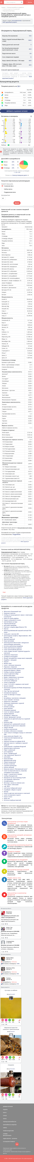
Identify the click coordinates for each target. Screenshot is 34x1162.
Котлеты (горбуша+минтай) (12, 800)
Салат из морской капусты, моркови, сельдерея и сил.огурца (15, 771)
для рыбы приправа (10, 625)
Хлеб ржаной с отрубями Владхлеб (15, 746)
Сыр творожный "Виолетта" (12, 755)
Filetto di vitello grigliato (11, 618)
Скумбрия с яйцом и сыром (12, 790)
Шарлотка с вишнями (10, 701)
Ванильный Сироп (9, 675)
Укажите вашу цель (7, 184)
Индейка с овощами (10, 660)
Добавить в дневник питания (17, 111)
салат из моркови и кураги (12, 795)
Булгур (6, 791)
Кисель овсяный (9, 767)
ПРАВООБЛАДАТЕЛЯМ (8, 1130)
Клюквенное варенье (10, 693)
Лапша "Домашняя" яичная (12, 717)
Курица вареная (9, 713)
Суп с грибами (8, 705)
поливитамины (8, 781)
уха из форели (8, 752)
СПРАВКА (5, 1133)
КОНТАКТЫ (14, 1138)
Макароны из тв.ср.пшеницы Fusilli (15, 777)
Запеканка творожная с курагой (14, 703)
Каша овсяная (8, 708)
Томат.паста (7, 739)
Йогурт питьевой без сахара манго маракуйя (18, 658)
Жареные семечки (9, 613)
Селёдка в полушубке (11, 656)
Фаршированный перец (9, 10)
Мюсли (6, 629)
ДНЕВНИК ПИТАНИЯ (8, 1106)
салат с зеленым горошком (12, 665)
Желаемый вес (5, 195)
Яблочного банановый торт (12, 611)
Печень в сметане (9, 764)
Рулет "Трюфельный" (10, 753)
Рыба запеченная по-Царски (13, 648)
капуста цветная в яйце (11, 674)
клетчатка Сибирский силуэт (13, 788)
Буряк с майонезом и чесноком (14, 677)
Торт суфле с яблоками (11, 784)
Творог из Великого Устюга (12, 620)
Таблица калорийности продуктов (15, 7)
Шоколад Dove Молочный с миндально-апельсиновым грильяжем (16, 643)
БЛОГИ (4, 1112)
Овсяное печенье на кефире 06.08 (14, 741)
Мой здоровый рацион (10, 22)
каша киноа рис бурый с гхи (12, 736)
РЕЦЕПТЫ (5, 1109)
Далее (17, 203)
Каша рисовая (8, 758)
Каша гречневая (9, 641)
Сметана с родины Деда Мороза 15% (15, 627)
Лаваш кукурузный (10, 762)
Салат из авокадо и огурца (12, 694)
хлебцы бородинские (10, 776)
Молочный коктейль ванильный (14, 668)
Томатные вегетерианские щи (13, 738)
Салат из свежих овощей (11, 712)
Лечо (5, 696)
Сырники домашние (10, 765)
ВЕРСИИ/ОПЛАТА (7, 1135)
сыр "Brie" (7, 786)
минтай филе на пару (10, 622)
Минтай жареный (9, 639)
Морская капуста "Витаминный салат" (16, 769)
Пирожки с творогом (10, 667)
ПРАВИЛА (12, 1141)
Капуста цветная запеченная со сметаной (17, 793)
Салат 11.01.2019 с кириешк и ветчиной (16, 684)
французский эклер (10, 760)
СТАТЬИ (5, 1115)
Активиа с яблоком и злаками (13, 731)
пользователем (16, 20)
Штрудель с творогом (11, 715)
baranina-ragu (8, 722)
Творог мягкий (8, 727)
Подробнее (16, 534)
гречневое (7, 757)
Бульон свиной (8, 686)
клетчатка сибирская (10, 681)
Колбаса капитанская (10, 729)
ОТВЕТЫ (5, 1127)
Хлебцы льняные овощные (12, 672)
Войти (30, 2)
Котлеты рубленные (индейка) (13, 646)
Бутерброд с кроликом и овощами (15, 698)
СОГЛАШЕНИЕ (6, 1141)
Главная (3, 7)
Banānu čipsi (8, 663)
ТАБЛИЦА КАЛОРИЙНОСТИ (9, 1121)
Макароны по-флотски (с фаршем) (14, 726)
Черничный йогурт (10, 623)
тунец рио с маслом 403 (11, 634)
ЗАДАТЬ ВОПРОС (7, 1138)
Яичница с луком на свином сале (14, 783)
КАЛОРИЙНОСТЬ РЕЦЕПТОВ (9, 1124)
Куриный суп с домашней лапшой (14, 724)
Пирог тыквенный (9, 750)
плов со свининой (9, 682)
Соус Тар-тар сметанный (11, 691)
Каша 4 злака (8, 797)
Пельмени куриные (10, 710)
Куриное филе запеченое (12, 748)
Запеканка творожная (11, 655)
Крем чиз (7, 798)
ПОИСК (5, 1118)
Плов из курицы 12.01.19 (11, 679)
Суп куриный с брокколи (11, 779)
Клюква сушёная (9, 707)
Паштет (6, 661)
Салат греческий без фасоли (13, 649)
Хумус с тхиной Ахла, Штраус (13, 774)
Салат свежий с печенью (11, 700)
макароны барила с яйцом (12, 670)
